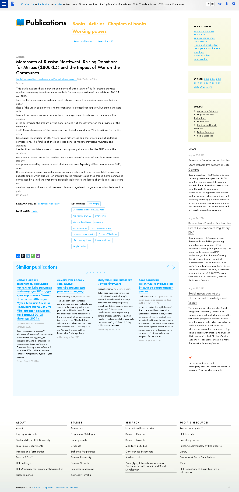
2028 (206, 78)
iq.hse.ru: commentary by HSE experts (201, 445)
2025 (196, 83)
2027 (212, 78)
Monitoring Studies (136, 445)
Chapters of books (127, 24)
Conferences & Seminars (139, 451)
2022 (214, 83)
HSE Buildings (23, 463)
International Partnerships (30, 451)
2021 (220, 83)
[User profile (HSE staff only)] (226, 4)
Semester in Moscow (82, 469)
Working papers (89, 31)
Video (183, 463)
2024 (202, 83)
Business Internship (81, 474)
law (216, 44)
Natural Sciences (205, 132)
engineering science (204, 37)
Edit (229, 487)
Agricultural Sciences (207, 111)
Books (78, 24)
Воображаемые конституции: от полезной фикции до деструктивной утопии (156, 285)
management (201, 48)
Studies (76, 422)
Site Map (73, 487)
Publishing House (189, 440)
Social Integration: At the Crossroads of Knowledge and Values (207, 298)
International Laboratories (139, 428)
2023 (208, 83)
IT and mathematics (203, 44)
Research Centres (135, 434)
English (34, 211)
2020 (196, 86)
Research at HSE (105, 41)
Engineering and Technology (204, 116)
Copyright (48, 487)
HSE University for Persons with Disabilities (39, 469)
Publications (46, 22)
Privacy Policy (61, 487)
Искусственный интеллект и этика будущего (115, 282)
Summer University (81, 457)
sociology (199, 51)
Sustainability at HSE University (33, 440)
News (192, 149)
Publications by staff (191, 428)
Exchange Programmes (83, 451)
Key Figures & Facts (26, 434)
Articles (96, 24)
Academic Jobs (133, 457)
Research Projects (135, 440)
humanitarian (200, 41)
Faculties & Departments (29, 445)
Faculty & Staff (24, 457)
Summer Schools (80, 463)
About (21, 422)
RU (208, 4)
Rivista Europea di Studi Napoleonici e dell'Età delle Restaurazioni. (46, 79)
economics (199, 34)
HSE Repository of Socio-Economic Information (199, 470)
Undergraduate (79, 440)
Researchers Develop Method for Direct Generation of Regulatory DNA (209, 228)
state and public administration (202, 57)
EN (212, 4)
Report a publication (83, 41)
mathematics (214, 48)
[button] (87, 273)
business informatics (204, 30)
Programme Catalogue (83, 434)
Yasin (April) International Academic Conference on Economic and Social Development (145, 466)
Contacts (36, 487)
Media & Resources (194, 422)
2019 (202, 86)
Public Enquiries (24, 474)
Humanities (203, 121)
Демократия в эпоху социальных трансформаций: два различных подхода (71, 285)
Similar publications (37, 267)
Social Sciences (205, 135)
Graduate (76, 445)
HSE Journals (187, 434)
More (209, 86)
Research (132, 422)
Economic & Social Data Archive (197, 457)
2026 (218, 78)
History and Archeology (48, 203)
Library (183, 451)
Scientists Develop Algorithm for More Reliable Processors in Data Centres (209, 164)
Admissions (77, 428)
